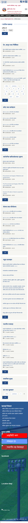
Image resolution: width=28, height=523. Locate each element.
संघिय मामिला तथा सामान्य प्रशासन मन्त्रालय (12, 408)
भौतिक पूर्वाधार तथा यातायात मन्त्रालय (11, 425)
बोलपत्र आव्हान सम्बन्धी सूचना (17, 15)
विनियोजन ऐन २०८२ (7, 349)
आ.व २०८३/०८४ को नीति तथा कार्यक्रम (11, 124)
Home (2, 19)
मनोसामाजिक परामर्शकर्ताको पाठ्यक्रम (10, 270)
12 (6, 91)
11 (23, 88)
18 (13, 94)
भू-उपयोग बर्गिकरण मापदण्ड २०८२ (9, 336)
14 (16, 91)
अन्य (5, 33)
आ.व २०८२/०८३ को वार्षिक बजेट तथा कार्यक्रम (12, 131)
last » (17, 96)
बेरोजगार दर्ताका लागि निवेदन (8, 275)
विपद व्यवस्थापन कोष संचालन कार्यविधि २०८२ (12, 343)
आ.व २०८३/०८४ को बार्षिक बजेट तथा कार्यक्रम (12, 211)
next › (11, 96)
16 (5, 94)
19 (18, 94)
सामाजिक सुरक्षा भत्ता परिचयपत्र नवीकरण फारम (12, 308)
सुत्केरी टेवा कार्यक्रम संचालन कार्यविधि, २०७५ (12, 55)
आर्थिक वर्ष (4, 28)
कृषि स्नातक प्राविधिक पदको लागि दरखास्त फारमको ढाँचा (14, 294)
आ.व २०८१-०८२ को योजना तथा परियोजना (11, 224)
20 (23, 94)
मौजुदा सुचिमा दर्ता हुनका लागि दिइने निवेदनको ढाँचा (12, 312)
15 (22, 91)
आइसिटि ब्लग (12, 435)
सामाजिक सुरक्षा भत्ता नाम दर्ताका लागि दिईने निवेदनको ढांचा (14, 303)
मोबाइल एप (11, 441)
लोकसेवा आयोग (5, 420)
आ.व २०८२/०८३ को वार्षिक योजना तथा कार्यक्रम (12, 217)
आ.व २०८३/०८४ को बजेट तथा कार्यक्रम (11, 112)
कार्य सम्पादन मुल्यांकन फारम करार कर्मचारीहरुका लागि (13, 299)
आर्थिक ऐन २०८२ (6, 355)
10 (18, 88)
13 (11, 91)
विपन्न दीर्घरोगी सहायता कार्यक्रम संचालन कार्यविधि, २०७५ (14, 49)
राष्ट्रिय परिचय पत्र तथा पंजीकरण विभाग (12, 411)
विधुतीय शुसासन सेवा (9, 19)
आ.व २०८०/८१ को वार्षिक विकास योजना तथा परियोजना (13, 238)
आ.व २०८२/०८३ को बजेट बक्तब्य (9, 137)
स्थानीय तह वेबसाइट (15, 447)
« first (6, 86)
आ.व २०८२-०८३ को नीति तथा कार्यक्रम (11, 143)
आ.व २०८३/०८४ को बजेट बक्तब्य (9, 118)
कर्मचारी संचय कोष (6, 423)
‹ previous (14, 86)
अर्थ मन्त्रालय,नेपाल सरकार (8, 418)
